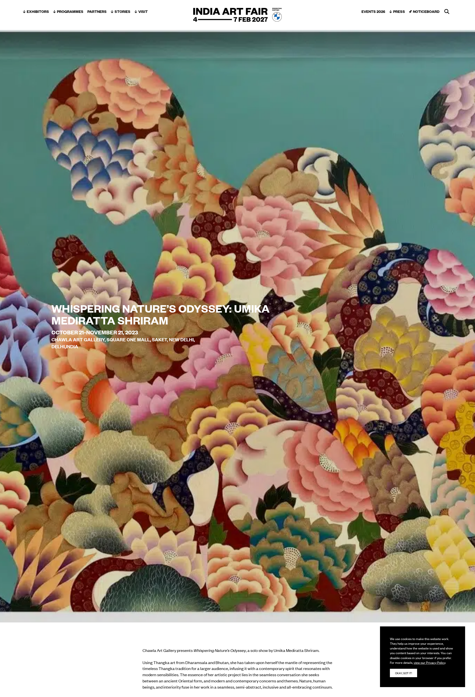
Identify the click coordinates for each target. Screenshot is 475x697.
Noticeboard (426, 11)
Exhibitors (38, 11)
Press (399, 11)
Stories (122, 11)
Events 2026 (373, 11)
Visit (143, 11)
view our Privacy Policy (429, 662)
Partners (97, 11)
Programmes (70, 11)
